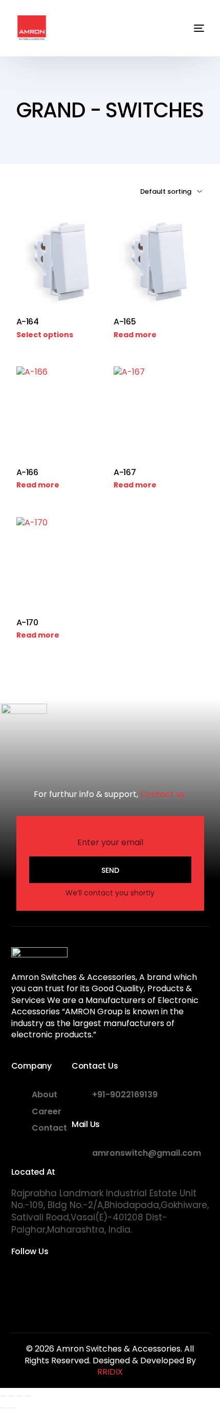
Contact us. (163, 794)
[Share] (19, 1396)
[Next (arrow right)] (11, 1407)
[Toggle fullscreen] (11, 1396)
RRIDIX (110, 1372)
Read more (135, 335)
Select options (44, 335)
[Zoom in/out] (3, 1396)
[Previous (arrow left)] (3, 1407)
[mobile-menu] (191, 28)
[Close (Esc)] (28, 1396)
